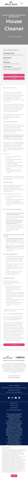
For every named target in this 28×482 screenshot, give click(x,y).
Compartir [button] (15, 75)
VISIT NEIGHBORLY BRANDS (14, 410)
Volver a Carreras (14, 385)
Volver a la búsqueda (15, 36)
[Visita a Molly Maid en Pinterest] (19, 398)
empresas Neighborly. (14, 377)
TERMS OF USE (14, 405)
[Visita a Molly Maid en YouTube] (15, 398)
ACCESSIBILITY (14, 407)
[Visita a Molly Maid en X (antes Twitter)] (8, 398)
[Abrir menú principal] (21, 3)
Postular (14, 78)
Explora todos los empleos (14, 392)
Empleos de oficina (14, 390)
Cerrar (14, 475)
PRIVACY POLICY (14, 403)
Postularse (14, 344)
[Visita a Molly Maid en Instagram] (12, 398)
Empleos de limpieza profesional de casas (14, 387)
